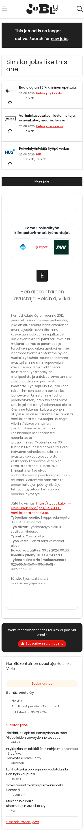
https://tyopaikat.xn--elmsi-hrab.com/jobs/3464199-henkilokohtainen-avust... (41, 508)
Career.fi (13, 790)
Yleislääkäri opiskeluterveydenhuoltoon (36, 733)
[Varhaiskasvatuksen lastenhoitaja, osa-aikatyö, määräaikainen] (10, 119)
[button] (75, 35)
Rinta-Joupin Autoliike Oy (25, 806)
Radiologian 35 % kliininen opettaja (47, 87)
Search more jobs (22, 821)
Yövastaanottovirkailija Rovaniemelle (35, 785)
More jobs (42, 181)
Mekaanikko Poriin (20, 801)
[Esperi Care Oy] (42, 247)
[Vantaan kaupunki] (23, 247)
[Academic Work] (61, 247)
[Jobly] (42, 9)
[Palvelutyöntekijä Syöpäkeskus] (10, 151)
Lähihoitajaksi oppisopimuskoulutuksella (37, 769)
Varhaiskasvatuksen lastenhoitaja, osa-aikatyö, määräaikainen (47, 118)
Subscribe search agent (44, 643)
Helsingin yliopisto (49, 93)
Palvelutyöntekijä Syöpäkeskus (44, 148)
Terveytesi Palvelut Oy (23, 758)
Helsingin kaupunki (49, 126)
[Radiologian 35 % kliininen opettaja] (10, 90)
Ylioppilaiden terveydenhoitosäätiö (33, 737)
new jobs (59, 39)
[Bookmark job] (10, 102)
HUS (39, 154)
